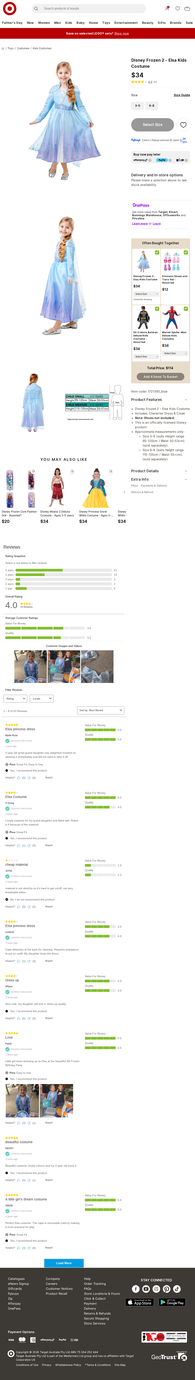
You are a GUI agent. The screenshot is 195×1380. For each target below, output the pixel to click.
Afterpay (14, 1303)
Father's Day (12, 23)
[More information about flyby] (181, 140)
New (30, 23)
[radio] (137, 105)
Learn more (140, 223)
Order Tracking (95, 1284)
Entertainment (126, 23)
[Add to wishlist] (183, 124)
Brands (175, 23)
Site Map (120, 1364)
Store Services (94, 1323)
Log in (157, 223)
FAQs (87, 1289)
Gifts (162, 23)
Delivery (90, 1308)
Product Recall (56, 1293)
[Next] (124, 492)
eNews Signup (18, 1284)
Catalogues (16, 1279)
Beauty (147, 23)
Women (44, 23)
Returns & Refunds (97, 1313)
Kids (68, 23)
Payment (90, 1303)
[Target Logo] (9, 8)
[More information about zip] (186, 160)
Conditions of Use (27, 1364)
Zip (10, 1298)
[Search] (36, 8)
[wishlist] (177, 8)
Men (57, 23)
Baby (81, 23)
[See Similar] (33, 471)
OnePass (14, 1308)
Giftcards (15, 1289)
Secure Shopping (96, 1318)
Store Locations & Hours (102, 1293)
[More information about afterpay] (149, 160)
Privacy (47, 1364)
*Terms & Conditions (98, 1364)
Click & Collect (95, 1298)
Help (87, 1279)
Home (93, 23)
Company (53, 1279)
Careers (51, 1284)
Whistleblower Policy (68, 1364)
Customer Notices (59, 1289)
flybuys (13, 1293)
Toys (106, 23)
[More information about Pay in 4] (170, 160)
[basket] (187, 9)
